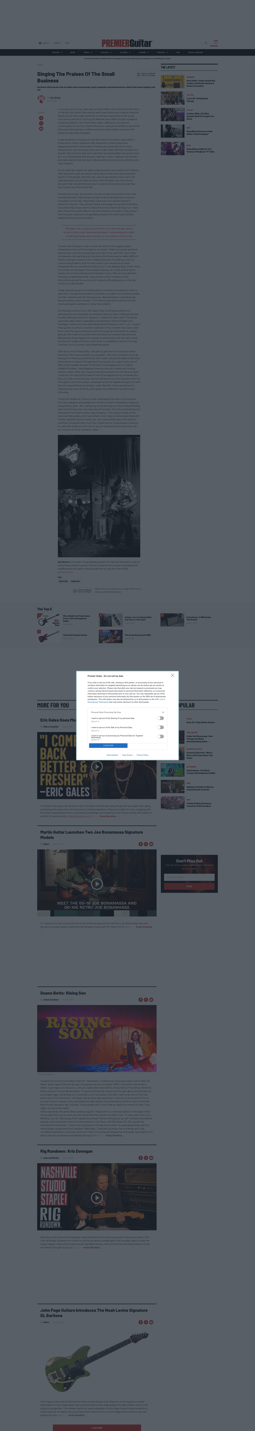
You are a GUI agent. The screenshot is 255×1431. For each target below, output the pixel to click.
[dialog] (127, 715)
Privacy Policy (142, 755)
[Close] (173, 676)
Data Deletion (112, 755)
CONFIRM (108, 746)
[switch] (160, 718)
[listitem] (127, 712)
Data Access (127, 755)
